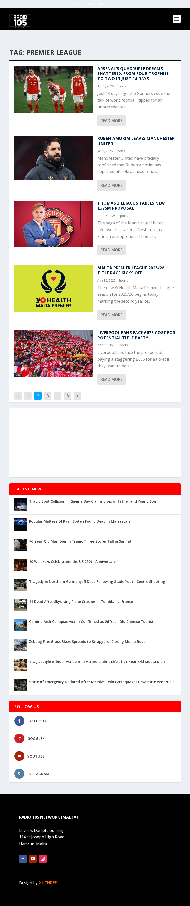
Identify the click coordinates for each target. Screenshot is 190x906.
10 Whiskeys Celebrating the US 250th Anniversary (72, 561)
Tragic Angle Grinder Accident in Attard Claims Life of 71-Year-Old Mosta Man (97, 661)
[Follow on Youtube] (33, 859)
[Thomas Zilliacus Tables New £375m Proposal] (53, 224)
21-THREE (48, 882)
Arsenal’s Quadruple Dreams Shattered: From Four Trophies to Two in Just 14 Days (133, 74)
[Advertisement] (94, 442)
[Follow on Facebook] (23, 859)
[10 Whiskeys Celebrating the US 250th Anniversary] (20, 565)
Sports (121, 86)
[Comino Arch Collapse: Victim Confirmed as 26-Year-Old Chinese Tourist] (20, 625)
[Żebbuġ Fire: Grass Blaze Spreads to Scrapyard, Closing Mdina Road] (20, 645)
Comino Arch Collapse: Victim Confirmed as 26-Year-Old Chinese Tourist (91, 621)
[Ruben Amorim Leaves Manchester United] (53, 158)
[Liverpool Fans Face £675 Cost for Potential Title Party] (53, 353)
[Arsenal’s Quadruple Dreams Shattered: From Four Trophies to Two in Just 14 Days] (53, 89)
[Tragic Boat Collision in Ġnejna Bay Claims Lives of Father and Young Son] (20, 504)
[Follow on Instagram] (43, 859)
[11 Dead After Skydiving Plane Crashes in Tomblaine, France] (20, 605)
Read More (111, 120)
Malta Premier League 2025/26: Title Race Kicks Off (131, 270)
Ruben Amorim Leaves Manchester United (136, 141)
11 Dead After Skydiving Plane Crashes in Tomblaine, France (81, 601)
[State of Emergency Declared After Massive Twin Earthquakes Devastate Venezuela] (20, 685)
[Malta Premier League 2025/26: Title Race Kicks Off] (53, 288)
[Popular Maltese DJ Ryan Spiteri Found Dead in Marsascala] (20, 524)
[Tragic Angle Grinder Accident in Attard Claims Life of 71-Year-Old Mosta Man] (20, 665)
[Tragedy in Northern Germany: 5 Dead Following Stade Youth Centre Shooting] (20, 585)
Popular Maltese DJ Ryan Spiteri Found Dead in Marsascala (80, 521)
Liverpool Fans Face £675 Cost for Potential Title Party (136, 335)
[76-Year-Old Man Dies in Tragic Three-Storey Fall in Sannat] (20, 545)
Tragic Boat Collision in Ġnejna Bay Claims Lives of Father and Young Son (92, 501)
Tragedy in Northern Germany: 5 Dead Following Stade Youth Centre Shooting (97, 581)
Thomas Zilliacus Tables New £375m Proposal (131, 205)
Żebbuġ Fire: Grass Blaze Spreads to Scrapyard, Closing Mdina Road (87, 641)
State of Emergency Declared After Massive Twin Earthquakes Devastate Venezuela (102, 681)
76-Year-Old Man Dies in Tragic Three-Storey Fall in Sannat (80, 541)
